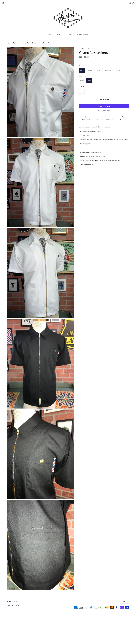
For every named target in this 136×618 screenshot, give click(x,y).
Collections (16, 43)
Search (9, 601)
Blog (70, 35)
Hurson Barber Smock (29, 43)
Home (50, 35)
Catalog (60, 35)
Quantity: (82, 86)
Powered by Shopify (13, 605)
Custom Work (82, 35)
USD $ (123, 602)
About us (16, 601)
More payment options (104, 111)
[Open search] (3, 3)
